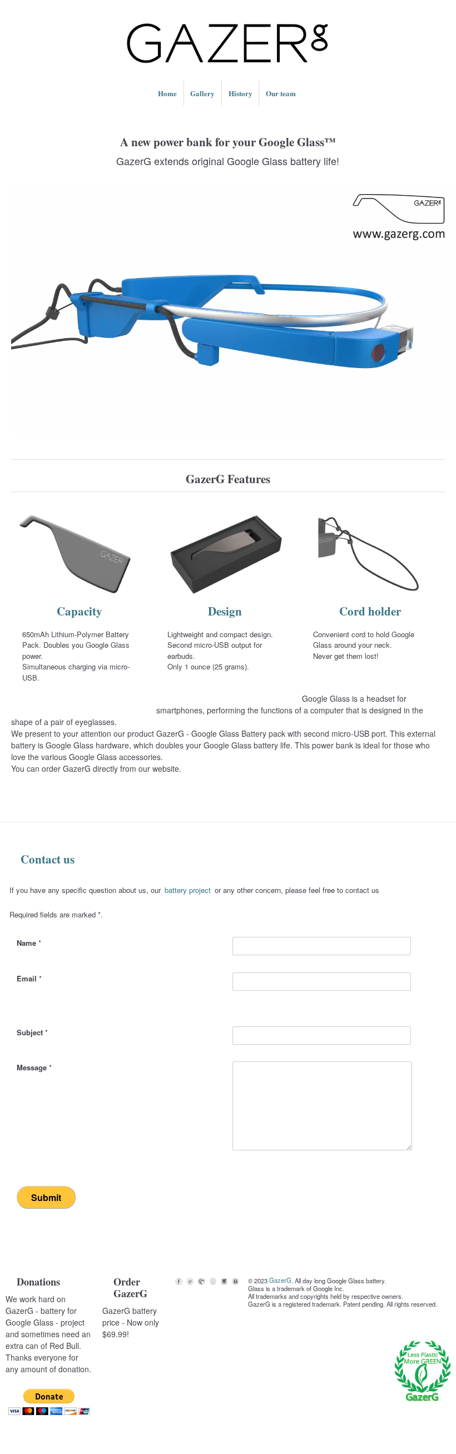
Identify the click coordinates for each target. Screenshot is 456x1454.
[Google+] (201, 1281)
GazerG (280, 1280)
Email (29, 978)
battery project (188, 890)
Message (34, 1067)
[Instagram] (224, 1281)
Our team (281, 93)
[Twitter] (190, 1281)
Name (29, 942)
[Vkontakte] (235, 1281)
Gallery (202, 93)
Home (167, 93)
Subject (32, 1032)
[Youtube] (213, 1281)
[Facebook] (178, 1281)
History (240, 93)
